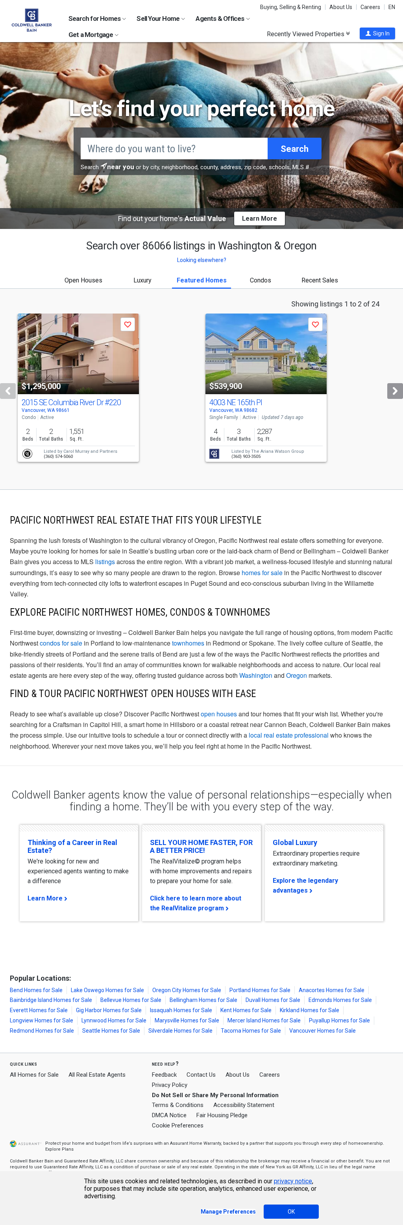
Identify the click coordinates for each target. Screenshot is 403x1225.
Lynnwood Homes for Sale (113, 1020)
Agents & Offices (220, 18)
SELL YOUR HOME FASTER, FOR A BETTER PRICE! (201, 846)
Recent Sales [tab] (319, 280)
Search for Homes (95, 18)
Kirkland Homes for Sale (309, 1010)
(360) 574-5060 (58, 456)
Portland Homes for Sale (259, 990)
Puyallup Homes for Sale (339, 1020)
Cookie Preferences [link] (177, 1125)
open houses (219, 713)
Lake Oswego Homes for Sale (107, 990)
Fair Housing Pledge (222, 1115)
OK (291, 1211)
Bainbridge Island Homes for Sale (51, 1000)
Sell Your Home (159, 18)
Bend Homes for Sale (36, 990)
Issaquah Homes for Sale (181, 1010)
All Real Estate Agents (97, 1074)
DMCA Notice (169, 1115)
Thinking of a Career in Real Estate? (72, 846)
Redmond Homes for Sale (42, 1031)
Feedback (164, 1075)
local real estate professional (289, 735)
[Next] (395, 391)
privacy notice (293, 1181)
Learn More (45, 898)
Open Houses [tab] (83, 280)
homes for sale (262, 572)
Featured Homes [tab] (202, 280)
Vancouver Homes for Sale (322, 1031)
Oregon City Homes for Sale (186, 990)
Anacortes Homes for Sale (331, 990)
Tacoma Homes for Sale (251, 1031)
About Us (340, 7)
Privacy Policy (169, 1084)
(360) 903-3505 (246, 456)
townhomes (188, 643)
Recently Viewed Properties (306, 33)
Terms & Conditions (177, 1105)
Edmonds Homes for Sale (340, 1000)
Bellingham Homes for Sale (203, 1000)
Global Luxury (295, 842)
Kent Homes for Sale (246, 1010)
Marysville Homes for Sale (187, 1020)
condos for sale (61, 643)
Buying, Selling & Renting (290, 7)
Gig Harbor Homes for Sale (109, 1010)
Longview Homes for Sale (41, 1020)
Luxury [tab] (142, 280)
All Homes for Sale (34, 1074)
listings (105, 561)
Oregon (296, 675)
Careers (370, 7)
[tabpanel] (201, 389)
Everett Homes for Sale (39, 1010)
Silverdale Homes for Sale (180, 1031)
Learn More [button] (259, 218)
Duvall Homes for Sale (273, 1000)
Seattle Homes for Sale (111, 1031)
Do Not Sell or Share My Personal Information (215, 1095)
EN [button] (391, 7)
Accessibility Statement (243, 1105)
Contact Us (201, 1074)
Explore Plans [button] (59, 1149)
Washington (255, 675)
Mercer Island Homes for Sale (264, 1020)
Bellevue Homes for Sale (130, 1000)
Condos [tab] (260, 280)
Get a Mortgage (91, 35)
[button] (377, 33)
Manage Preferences (228, 1211)
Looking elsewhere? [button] (201, 260)
